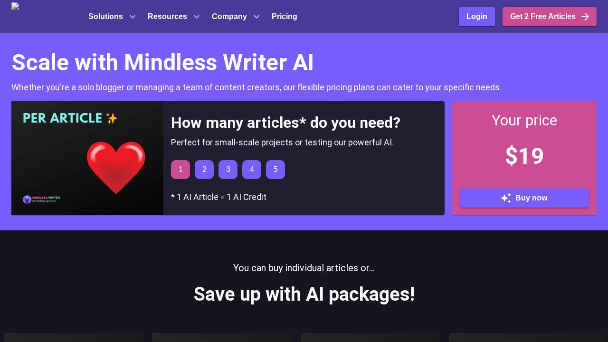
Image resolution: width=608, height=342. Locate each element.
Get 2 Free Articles (543, 16)
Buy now (531, 198)
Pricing (284, 16)
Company (229, 16)
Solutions (105, 16)
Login (476, 16)
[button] (47, 16)
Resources (167, 16)
